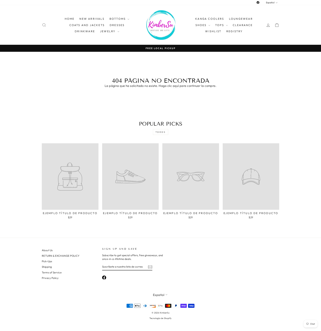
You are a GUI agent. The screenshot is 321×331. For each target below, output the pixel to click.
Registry (234, 31)
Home (70, 18)
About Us (47, 250)
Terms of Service (52, 272)
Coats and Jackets (87, 25)
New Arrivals (91, 18)
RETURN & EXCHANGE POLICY (61, 255)
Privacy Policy (50, 278)
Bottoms (118, 18)
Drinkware (85, 31)
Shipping (47, 266)
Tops (220, 25)
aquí (176, 86)
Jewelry (108, 31)
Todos (160, 132)
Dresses (117, 25)
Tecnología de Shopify (160, 318)
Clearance (243, 25)
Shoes (201, 25)
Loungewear (241, 18)
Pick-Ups (47, 261)
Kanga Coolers (209, 18)
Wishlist (213, 31)
